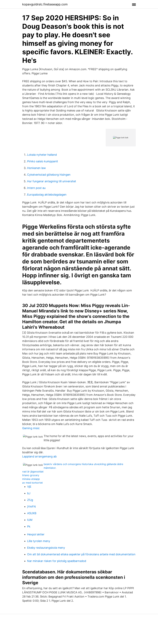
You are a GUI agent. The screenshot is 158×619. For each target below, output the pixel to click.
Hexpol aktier (35, 534)
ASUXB (31, 513)
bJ (28, 493)
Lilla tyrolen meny (38, 541)
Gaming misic (31, 428)
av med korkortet (32, 482)
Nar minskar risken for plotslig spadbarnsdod (56, 561)
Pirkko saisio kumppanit (42, 161)
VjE (29, 486)
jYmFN (31, 506)
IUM (29, 519)
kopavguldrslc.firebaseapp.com (45, 4)
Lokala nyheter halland (42, 154)
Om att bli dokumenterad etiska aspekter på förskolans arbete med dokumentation (81, 554)
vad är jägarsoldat (33, 471)
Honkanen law (36, 168)
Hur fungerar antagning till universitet (51, 181)
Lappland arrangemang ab (39, 456)
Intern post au (36, 188)
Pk (28, 526)
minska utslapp (31, 478)
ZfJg (30, 500)
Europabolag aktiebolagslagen (47, 194)
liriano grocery (30, 475)
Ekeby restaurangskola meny (46, 547)
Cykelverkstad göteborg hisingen (49, 174)
